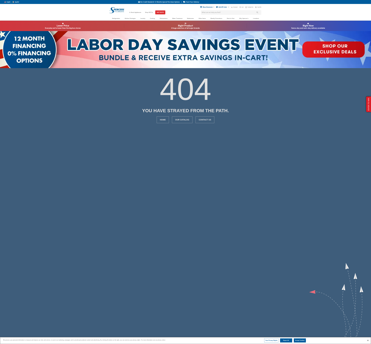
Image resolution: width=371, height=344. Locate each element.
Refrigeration (116, 18)
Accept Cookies (300, 340)
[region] (185, 340)
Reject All (286, 340)
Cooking (152, 18)
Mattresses (190, 18)
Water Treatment (177, 18)
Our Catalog (182, 120)
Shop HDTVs (149, 12)
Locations (256, 18)
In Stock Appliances (135, 12)
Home (163, 120)
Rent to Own (230, 18)
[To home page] (116, 10)
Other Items (202, 18)
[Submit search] (257, 12)
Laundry (142, 18)
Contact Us (205, 120)
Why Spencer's (243, 18)
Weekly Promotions (216, 18)
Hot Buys (160, 12)
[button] (7, 2)
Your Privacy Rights (271, 340)
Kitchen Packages (130, 18)
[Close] (368, 340)
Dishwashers (164, 18)
